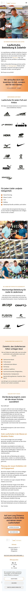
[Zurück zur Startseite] (8, 2)
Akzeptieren (14, 578)
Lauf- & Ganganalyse (11, 66)
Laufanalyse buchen (14, 527)
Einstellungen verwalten (14, 587)
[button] (26, 2)
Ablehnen (14, 583)
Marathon (15, 57)
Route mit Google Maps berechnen (13, 555)
